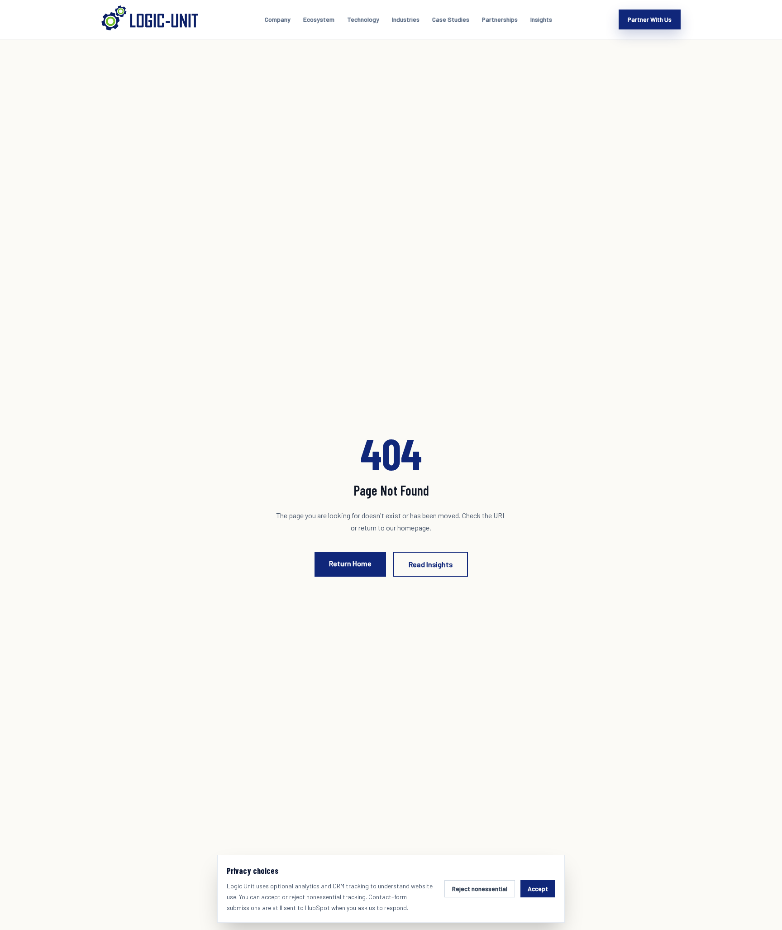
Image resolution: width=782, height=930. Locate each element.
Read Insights (431, 564)
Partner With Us (650, 19)
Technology (363, 19)
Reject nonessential (479, 888)
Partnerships (500, 19)
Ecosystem (318, 19)
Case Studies (450, 19)
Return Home (350, 563)
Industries (406, 19)
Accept (538, 888)
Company (278, 19)
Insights (541, 19)
